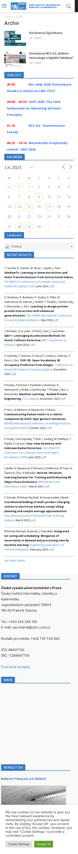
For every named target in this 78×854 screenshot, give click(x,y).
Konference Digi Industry (46, 33)
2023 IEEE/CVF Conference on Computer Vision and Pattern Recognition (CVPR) (31, 452)
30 (9, 187)
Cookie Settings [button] (18, 844)
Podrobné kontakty (15, 667)
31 (19, 187)
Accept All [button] (43, 844)
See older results (14, 560)
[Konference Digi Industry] (15, 38)
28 (19, 226)
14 (19, 207)
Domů (8, 16)
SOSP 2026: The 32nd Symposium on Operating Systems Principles (34, 108)
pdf (52, 286)
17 (49, 207)
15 (29, 207)
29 (29, 226)
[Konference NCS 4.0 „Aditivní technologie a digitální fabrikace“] (15, 58)
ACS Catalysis (30, 399)
